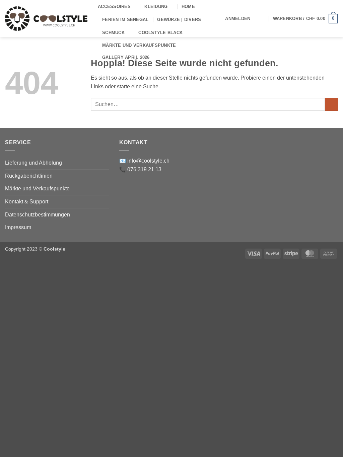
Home (188, 6)
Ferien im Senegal (125, 19)
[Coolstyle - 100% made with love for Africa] (46, 18)
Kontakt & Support (26, 201)
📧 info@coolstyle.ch (144, 161)
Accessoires (114, 6)
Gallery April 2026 (126, 57)
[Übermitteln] (331, 104)
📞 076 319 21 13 (140, 169)
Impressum (18, 227)
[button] (237, 19)
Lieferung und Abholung (33, 163)
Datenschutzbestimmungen (37, 214)
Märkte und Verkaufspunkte (139, 45)
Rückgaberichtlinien (29, 176)
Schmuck (113, 32)
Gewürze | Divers (179, 19)
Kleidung (155, 6)
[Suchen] (261, 18)
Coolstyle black (160, 32)
